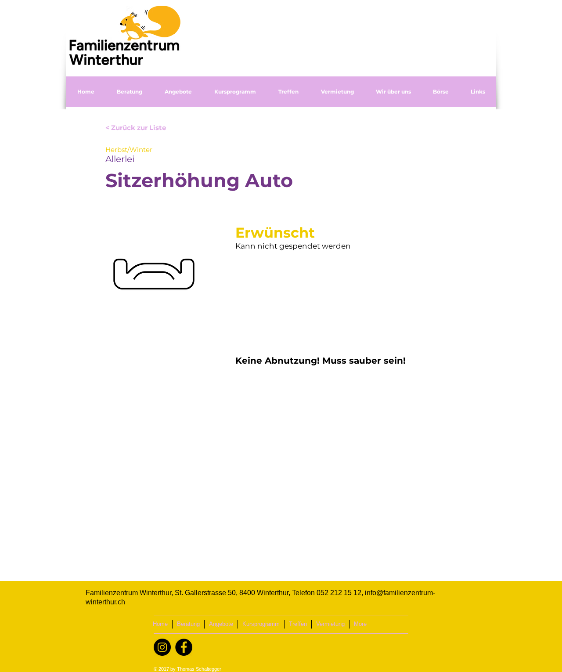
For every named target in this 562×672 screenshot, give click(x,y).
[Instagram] (162, 647)
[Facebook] (183, 647)
